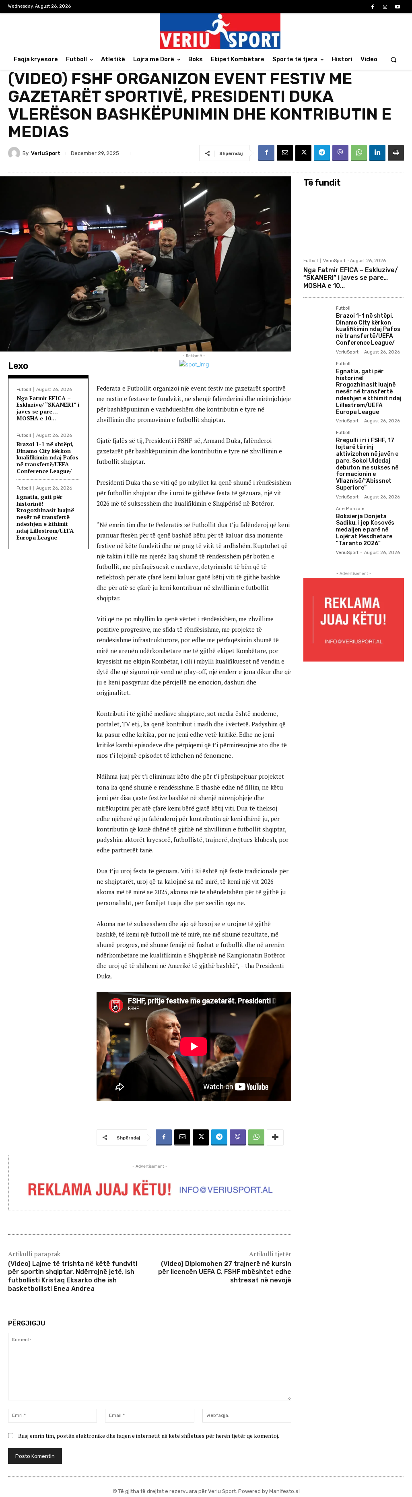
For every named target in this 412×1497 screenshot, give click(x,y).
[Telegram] (322, 153)
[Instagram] (385, 7)
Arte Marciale (350, 509)
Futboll (23, 389)
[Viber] (340, 153)
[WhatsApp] (359, 153)
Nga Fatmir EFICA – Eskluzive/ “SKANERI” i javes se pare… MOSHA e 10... (47, 408)
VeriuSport (45, 153)
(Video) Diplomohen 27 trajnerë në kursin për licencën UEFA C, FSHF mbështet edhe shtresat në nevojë (224, 1272)
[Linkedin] (377, 153)
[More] (275, 1137)
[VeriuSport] (15, 153)
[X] (303, 153)
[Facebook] (372, 7)
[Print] (396, 153)
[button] (393, 59)
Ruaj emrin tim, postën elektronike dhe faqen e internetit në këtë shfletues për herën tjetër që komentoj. (148, 1435)
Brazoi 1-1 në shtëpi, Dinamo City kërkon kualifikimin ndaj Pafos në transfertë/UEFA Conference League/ (47, 457)
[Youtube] (397, 7)
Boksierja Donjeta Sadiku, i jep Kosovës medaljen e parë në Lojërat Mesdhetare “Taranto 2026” (365, 530)
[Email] (285, 153)
